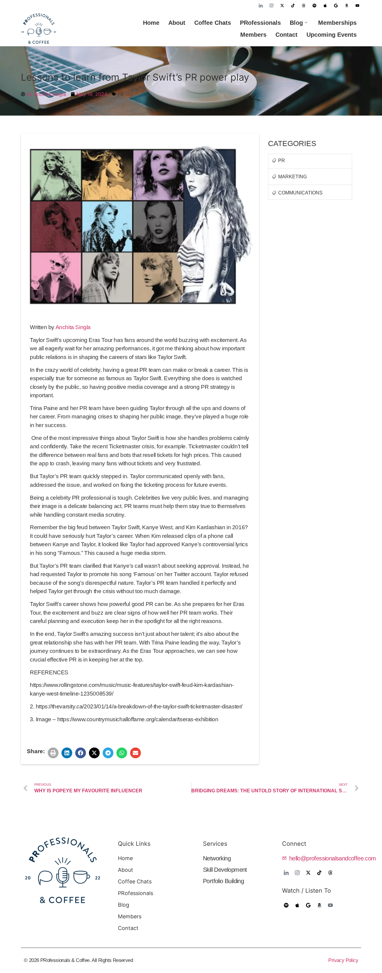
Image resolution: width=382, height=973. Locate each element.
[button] (53, 753)
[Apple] (325, 5)
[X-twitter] (282, 5)
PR (121, 94)
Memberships (337, 22)
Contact (286, 34)
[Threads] (303, 5)
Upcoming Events (331, 34)
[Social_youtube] (330, 905)
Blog (296, 22)
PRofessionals (260, 22)
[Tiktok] (293, 5)
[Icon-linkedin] (260, 5)
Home (151, 22)
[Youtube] (357, 5)
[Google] (336, 5)
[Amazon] (346, 5)
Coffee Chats (212, 22)
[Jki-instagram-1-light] (271, 5)
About (176, 22)
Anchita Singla (73, 327)
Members (253, 34)
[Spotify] (314, 5)
